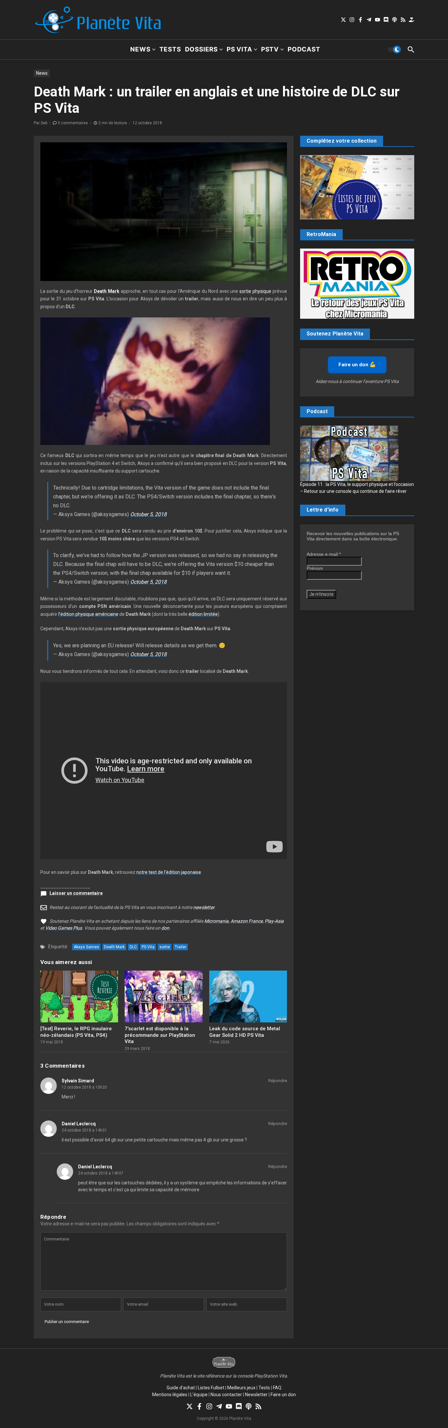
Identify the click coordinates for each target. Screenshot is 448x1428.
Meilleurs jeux (241, 1387)
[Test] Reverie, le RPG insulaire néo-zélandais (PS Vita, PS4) (76, 1032)
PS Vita (239, 49)
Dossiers (201, 49)
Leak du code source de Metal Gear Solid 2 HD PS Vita (244, 1032)
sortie (164, 947)
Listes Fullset (211, 1387)
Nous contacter (226, 1394)
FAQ (277, 1387)
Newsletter (256, 1394)
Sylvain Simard (78, 1080)
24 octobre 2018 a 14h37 (100, 1173)
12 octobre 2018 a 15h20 (84, 1087)
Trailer (180, 947)
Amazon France (247, 921)
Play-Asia (274, 921)
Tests (170, 49)
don (165, 928)
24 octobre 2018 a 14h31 (84, 1130)
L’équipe (199, 1394)
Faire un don (283, 1394)
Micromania (216, 921)
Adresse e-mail (324, 554)
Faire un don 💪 (357, 365)
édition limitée (203, 614)
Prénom (315, 568)
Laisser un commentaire (76, 893)
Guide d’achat (181, 1387)
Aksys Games (86, 947)
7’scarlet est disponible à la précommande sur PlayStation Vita (160, 1035)
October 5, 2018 (148, 514)
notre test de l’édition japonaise (168, 872)
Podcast (304, 49)
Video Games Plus (63, 928)
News (140, 49)
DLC (133, 947)
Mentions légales (169, 1394)
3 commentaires (73, 123)
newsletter (203, 907)
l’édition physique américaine (88, 614)
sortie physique (255, 291)
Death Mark (114, 947)
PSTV (270, 49)
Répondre (277, 1080)
